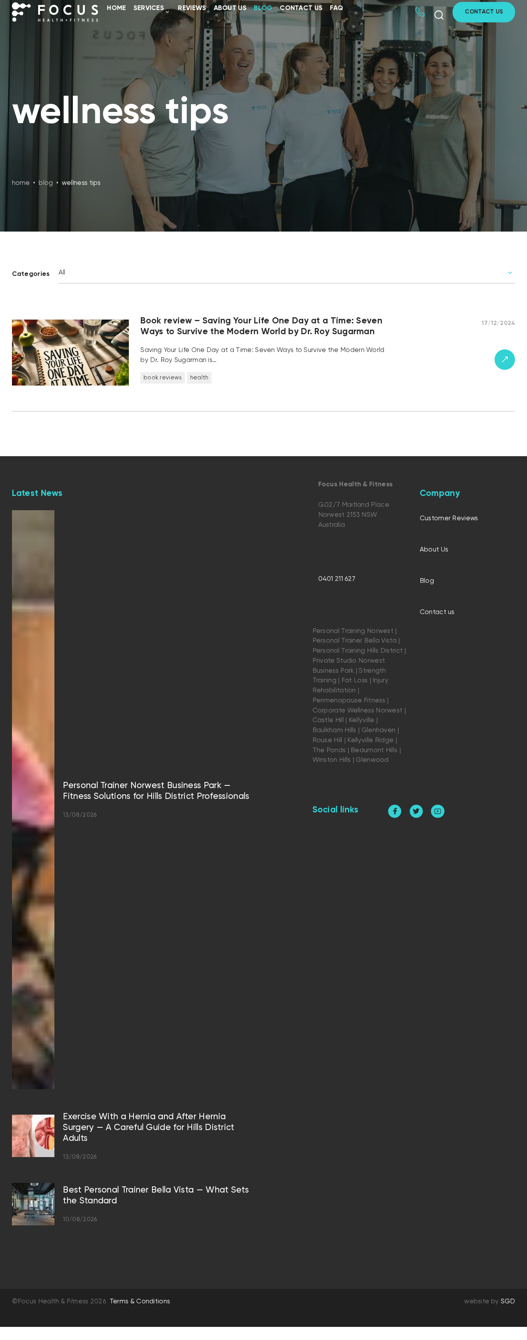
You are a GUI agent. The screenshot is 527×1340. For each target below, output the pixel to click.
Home (116, 8)
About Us (230, 8)
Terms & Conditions (140, 1301)
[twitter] (416, 811)
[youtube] (437, 811)
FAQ (336, 8)
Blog (263, 8)
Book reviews (163, 378)
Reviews (192, 8)
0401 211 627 (337, 579)
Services (148, 8)
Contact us (301, 8)
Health (199, 378)
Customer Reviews (449, 518)
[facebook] (394, 811)
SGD (508, 1301)
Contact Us (484, 12)
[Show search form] (439, 15)
